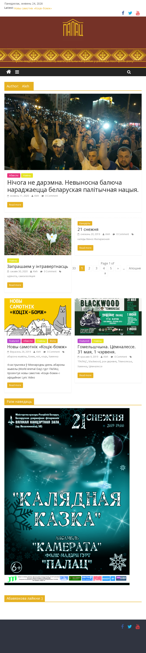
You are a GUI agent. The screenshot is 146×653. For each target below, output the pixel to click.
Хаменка (53, 356)
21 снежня (20, 7)
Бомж (31, 356)
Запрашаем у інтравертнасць (37, 266)
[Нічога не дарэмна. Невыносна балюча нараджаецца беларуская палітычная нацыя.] (73, 96)
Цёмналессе (95, 366)
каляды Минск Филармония (94, 239)
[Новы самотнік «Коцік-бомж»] (37, 300)
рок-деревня (109, 361)
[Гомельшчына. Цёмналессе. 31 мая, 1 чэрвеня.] (108, 300)
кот (38, 356)
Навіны (27, 175)
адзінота (12, 276)
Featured (14, 341)
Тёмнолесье (125, 361)
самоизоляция (26, 276)
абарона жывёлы (17, 356)
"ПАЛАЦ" (82, 361)
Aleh (36, 195)
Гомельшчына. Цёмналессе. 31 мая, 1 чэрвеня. (107, 349)
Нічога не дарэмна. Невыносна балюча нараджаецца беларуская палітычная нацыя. (73, 186)
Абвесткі (13, 175)
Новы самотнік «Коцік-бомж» (37, 346)
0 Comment (51, 195)
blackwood (95, 361)
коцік (44, 356)
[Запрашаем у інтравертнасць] (37, 220)
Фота (53, 341)
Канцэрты (84, 223)
